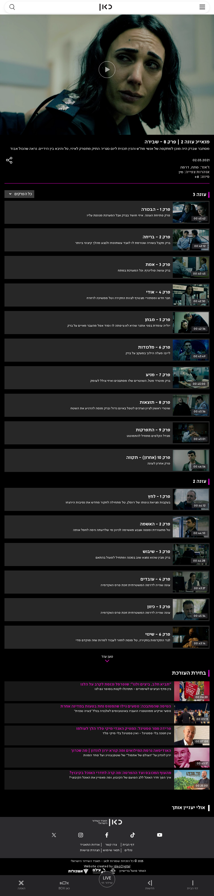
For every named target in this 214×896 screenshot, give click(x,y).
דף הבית (128, 844)
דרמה (184, 167)
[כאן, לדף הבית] (105, 7)
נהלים (128, 850)
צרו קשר (111, 844)
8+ (196, 177)
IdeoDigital (122, 866)
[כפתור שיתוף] (9, 160)
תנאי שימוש (111, 850)
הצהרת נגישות (90, 850)
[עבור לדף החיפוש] (12, 7)
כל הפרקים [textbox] (23, 194)
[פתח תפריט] (202, 7)
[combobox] (19, 194)
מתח (195, 167)
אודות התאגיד (90, 844)
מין (181, 172)
